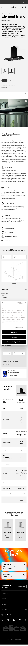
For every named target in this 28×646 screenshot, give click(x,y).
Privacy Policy (22, 634)
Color (15, 256)
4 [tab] (15, 283)
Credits (16, 636)
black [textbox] (15, 257)
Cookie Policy (12, 636)
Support (3, 604)
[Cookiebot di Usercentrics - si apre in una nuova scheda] (16, 303)
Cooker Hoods (9, 14)
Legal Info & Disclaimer (7, 634)
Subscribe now (21, 586)
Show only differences (8, 399)
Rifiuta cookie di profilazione (14, 342)
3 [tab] (14, 283)
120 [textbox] (3, 257)
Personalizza (13, 337)
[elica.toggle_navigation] (2, 7)
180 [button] (10, 80)
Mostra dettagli (19, 327)
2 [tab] (13, 283)
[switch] (4, 402)
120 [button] (4, 80)
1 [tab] (12, 283)
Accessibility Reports (15, 634)
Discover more (7, 536)
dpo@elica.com (19, 640)
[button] (4, 71)
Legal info (4, 609)
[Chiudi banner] (25, 302)
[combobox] (6, 257)
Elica (2, 14)
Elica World (4, 593)
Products (3, 598)
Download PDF (13, 375)
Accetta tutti (14, 332)
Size (3, 256)
